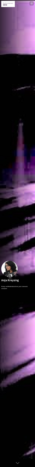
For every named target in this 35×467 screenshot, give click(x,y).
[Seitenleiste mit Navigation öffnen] (32, 3)
